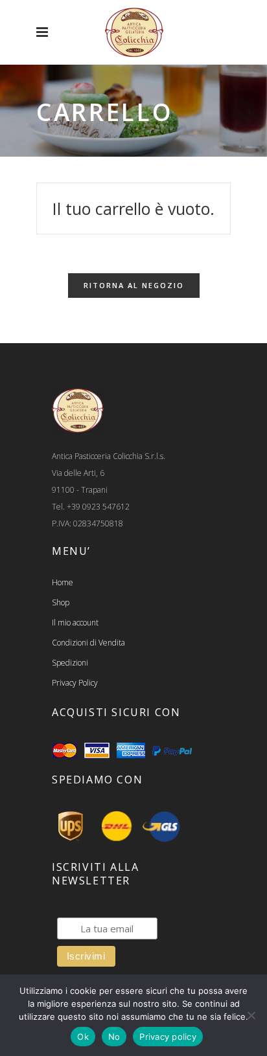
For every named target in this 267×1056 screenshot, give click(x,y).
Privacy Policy (75, 682)
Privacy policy (167, 1036)
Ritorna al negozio (134, 285)
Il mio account (75, 622)
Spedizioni (70, 662)
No (114, 1036)
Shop (60, 602)
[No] (250, 1015)
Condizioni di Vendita (88, 642)
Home (62, 582)
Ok (83, 1036)
